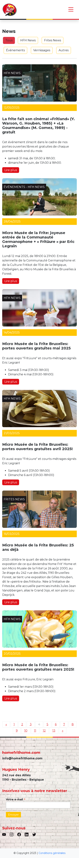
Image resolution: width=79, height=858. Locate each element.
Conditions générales (52, 853)
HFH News (28, 40)
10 (25, 730)
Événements (15, 50)
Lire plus (10, 170)
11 (35, 730)
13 (53, 730)
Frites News (52, 40)
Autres (64, 50)
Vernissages (41, 50)
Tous (8, 40)
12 (44, 730)
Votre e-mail (15, 799)
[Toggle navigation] (71, 9)
